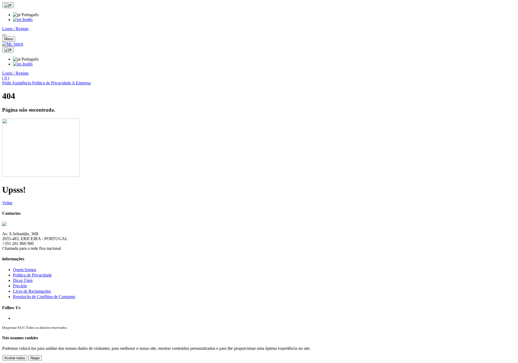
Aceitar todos (14, 358)
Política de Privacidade (32, 275)
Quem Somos (24, 269)
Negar (35, 358)
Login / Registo (15, 28)
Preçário (20, 286)
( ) (5, 78)
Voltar (7, 202)
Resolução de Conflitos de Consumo (44, 296)
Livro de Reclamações (32, 291)
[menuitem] (23, 19)
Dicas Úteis (23, 280)
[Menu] (4, 35)
